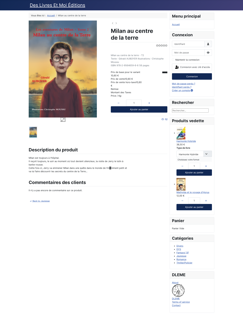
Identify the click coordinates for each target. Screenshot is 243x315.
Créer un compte (181, 90)
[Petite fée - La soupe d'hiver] (112, 23)
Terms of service (181, 302)
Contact (176, 305)
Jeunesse (181, 256)
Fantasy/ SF (182, 252)
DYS (178, 249)
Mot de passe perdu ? (183, 83)
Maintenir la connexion (187, 59)
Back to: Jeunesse (41, 201)
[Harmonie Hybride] (180, 132)
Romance (181, 259)
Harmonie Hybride (186, 141)
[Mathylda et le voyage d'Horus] (180, 184)
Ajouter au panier (139, 109)
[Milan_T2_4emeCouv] (33, 132)
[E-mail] (166, 119)
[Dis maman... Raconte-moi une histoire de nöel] (116, 23)
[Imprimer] (163, 119)
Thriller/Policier (184, 262)
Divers (179, 245)
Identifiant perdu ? (181, 87)
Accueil (176, 24)
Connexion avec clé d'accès (194, 67)
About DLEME (176, 290)
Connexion (192, 76)
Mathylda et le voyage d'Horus (192, 192)
